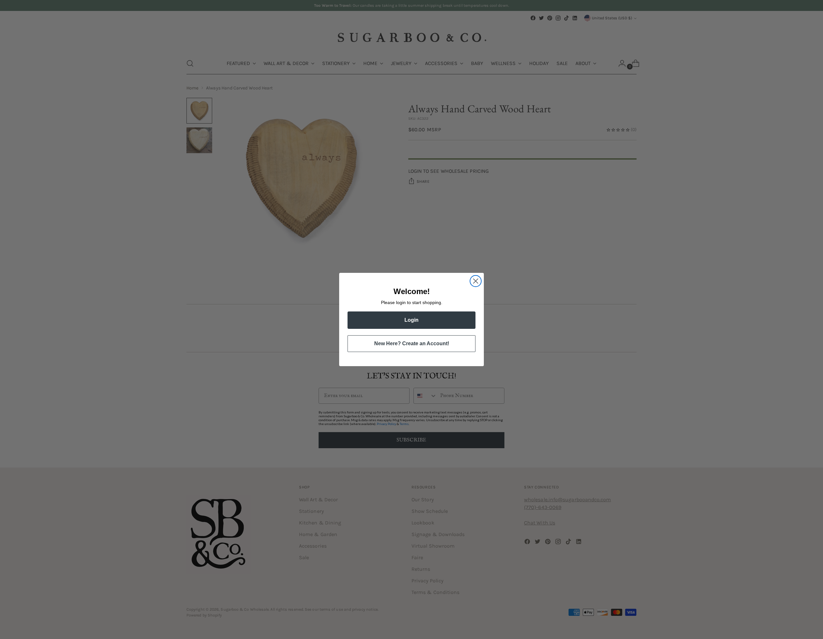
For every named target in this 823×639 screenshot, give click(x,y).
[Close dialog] (475, 281)
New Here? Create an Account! (411, 343)
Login (411, 320)
